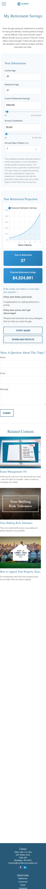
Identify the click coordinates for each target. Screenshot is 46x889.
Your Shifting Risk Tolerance (16, 523)
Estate (23, 885)
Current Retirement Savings (17, 98)
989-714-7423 (26, 852)
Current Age (10, 70)
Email (2, 373)
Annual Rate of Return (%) (16, 142)
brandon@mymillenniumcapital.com (23, 863)
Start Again (23, 330)
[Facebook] (20, 867)
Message (4, 389)
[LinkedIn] (25, 867)
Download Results (23, 339)
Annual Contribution (14, 120)
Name (2, 357)
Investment (23, 881)
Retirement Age (12, 84)
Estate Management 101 (13, 471)
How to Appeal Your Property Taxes (20, 571)
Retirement (23, 878)
